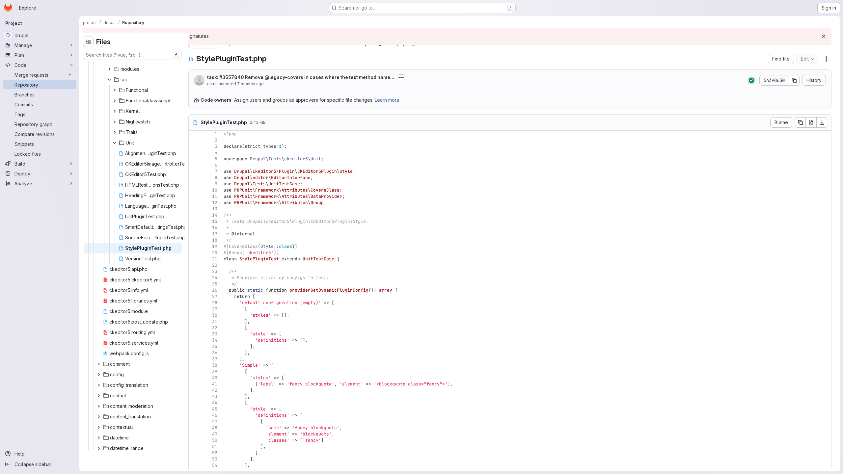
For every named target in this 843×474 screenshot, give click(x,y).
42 (214, 390)
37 (214, 359)
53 (214, 459)
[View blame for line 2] (194, 140)
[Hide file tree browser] (88, 42)
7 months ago (250, 83)
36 (214, 353)
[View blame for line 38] (194, 365)
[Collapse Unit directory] (115, 143)
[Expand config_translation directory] (99, 385)
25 (214, 284)
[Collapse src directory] (109, 80)
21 (214, 259)
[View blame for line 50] (194, 440)
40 (214, 378)
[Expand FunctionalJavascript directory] (115, 101)
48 (214, 428)
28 (214, 302)
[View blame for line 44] (194, 403)
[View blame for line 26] (194, 290)
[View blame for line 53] (194, 459)
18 (214, 240)
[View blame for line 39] (194, 371)
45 (214, 409)
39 (214, 371)
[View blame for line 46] (194, 415)
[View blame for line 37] (194, 359)
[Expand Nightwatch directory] (115, 122)
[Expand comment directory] (99, 364)
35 (214, 346)
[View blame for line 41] (194, 384)
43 (214, 396)
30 (214, 315)
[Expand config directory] (99, 375)
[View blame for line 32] (194, 328)
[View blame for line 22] (194, 265)
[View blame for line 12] (194, 202)
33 (214, 334)
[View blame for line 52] (194, 453)
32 (214, 327)
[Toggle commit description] (401, 77)
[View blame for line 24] (194, 278)
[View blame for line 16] (194, 227)
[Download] (822, 122)
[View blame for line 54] (194, 465)
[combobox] (132, 55)
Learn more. (387, 100)
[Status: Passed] (751, 80)
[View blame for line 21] (194, 259)
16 (214, 227)
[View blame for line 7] (194, 171)
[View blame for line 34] (194, 340)
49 (214, 434)
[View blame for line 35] (194, 346)
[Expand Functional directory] (115, 90)
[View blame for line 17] (194, 234)
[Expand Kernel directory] (115, 111)
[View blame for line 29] (194, 309)
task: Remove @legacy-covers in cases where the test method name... (300, 77)
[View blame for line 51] (194, 446)
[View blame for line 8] (194, 177)
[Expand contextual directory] (99, 427)
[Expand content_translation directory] (99, 417)
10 (214, 190)
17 (214, 234)
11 (214, 196)
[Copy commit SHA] (794, 80)
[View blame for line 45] (194, 409)
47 (214, 421)
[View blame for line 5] (194, 159)
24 (214, 277)
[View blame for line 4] (194, 152)
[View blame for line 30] (194, 315)
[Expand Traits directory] (115, 132)
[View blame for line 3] (194, 146)
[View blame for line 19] (194, 246)
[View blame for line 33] (194, 334)
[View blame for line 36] (194, 353)
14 (214, 215)
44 (214, 403)
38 (214, 365)
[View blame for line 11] (194, 196)
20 (214, 252)
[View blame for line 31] (194, 321)
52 (214, 453)
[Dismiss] (824, 36)
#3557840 (231, 77)
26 (214, 290)
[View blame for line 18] (194, 240)
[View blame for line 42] (194, 390)
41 (214, 384)
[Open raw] (811, 122)
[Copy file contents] (800, 122)
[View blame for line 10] (194, 190)
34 (214, 340)
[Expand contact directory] (99, 396)
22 (214, 265)
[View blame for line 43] (194, 396)
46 (214, 415)
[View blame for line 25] (194, 284)
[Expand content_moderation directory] (99, 406)
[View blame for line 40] (194, 378)
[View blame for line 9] (194, 184)
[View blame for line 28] (194, 303)
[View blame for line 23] (194, 271)
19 (214, 246)
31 (214, 321)
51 (214, 446)
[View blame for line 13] (194, 209)
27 (214, 296)
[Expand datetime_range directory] (99, 448)
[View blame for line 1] (194, 134)
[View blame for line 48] (194, 428)
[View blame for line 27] (194, 296)
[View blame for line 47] (194, 421)
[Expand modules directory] (109, 69)
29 (214, 309)
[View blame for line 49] (194, 434)
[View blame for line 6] (194, 165)
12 (214, 202)
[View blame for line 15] (194, 221)
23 (214, 271)
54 (214, 465)
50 (214, 440)
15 (214, 221)
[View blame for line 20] (194, 253)
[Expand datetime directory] (99, 438)
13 (214, 209)
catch (212, 83)
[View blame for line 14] (194, 215)
